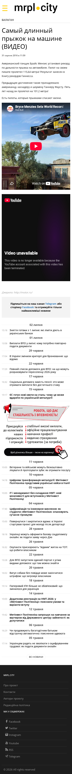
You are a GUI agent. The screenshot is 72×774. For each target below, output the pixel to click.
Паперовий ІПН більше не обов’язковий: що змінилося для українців (36, 587)
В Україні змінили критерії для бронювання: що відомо (39, 358)
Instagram (15, 735)
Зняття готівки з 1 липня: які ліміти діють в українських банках (36, 332)
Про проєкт (10, 685)
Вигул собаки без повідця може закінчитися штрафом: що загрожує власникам (36, 574)
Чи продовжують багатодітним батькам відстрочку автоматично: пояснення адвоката (37, 632)
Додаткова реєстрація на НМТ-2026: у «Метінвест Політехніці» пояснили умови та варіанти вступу (37, 601)
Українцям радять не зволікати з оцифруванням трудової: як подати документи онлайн (39, 645)
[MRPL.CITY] (36, 8)
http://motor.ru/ (23, 292)
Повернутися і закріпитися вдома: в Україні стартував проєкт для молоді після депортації (37, 523)
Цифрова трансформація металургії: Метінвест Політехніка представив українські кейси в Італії (40, 481)
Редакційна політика (16, 705)
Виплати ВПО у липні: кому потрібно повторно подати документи (38, 345)
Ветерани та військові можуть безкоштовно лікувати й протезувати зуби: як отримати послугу (40, 469)
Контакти (9, 692)
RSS (11, 750)
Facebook (28, 307)
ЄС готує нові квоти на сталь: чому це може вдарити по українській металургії (37, 396)
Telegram (50, 303)
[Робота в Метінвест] (36, 431)
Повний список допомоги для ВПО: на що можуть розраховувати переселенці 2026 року (39, 370)
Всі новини (36, 656)
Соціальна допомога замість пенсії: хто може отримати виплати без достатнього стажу (37, 383)
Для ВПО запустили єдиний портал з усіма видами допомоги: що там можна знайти (35, 561)
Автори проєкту (13, 698)
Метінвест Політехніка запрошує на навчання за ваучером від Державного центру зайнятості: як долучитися (40, 617)
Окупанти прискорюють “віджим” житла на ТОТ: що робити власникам (39, 549)
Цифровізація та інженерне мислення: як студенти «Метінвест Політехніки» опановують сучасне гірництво (39, 511)
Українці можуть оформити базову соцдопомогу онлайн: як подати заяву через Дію (38, 536)
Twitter (13, 728)
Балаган (8, 20)
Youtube (14, 743)
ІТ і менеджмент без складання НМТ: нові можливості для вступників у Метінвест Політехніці (35, 495)
